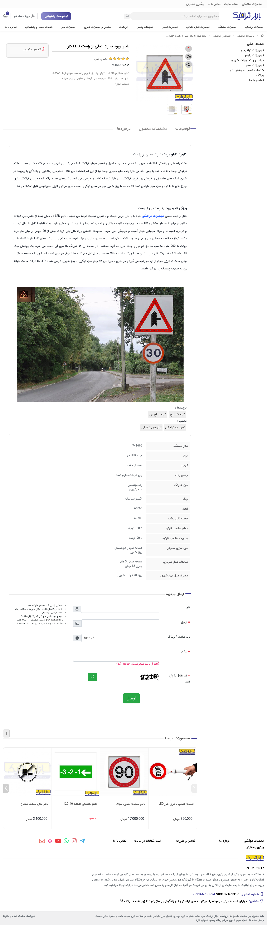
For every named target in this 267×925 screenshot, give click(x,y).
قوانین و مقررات (185, 841)
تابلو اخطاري (177, 414)
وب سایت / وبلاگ (179, 636)
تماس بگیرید (32, 49)
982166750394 (204, 894)
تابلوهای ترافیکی (222, 36)
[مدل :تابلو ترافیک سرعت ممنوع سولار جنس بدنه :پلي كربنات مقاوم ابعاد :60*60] (124, 772)
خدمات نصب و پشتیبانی (39, 27)
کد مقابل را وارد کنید (179, 678)
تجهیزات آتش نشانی (198, 27)
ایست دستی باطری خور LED (176, 804)
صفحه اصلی (255, 44)
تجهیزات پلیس (145, 27)
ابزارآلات (123, 27)
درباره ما (224, 841)
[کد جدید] (92, 677)
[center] (127, 16)
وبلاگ (260, 75)
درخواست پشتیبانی (56, 16)
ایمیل (184, 622)
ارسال (131, 698)
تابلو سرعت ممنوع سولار (130, 804)
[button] (194, 788)
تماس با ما (11, 27)
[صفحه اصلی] (262, 36)
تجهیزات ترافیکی (254, 27)
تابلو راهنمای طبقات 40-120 (80, 804)
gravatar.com (53, 620)
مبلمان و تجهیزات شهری (97, 27)
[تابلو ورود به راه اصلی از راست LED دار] (133, 858)
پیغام (184, 651)
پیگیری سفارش (255, 847)
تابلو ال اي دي (157, 414)
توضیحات (182, 129)
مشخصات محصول (153, 129)
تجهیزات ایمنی (170, 27)
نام (188, 607)
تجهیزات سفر (68, 27)
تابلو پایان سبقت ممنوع (34, 804)
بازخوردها (124, 129)
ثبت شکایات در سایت (147, 841)
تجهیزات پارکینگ (227, 27)
